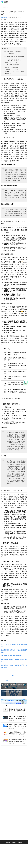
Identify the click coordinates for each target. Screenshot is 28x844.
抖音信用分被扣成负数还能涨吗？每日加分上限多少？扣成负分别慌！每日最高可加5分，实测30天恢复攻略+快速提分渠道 (17, 710)
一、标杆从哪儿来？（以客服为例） (12, 51)
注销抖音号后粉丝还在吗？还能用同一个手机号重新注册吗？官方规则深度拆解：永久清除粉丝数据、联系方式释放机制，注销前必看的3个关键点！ (17, 725)
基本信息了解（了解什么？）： (12, 62)
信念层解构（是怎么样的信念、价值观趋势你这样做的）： (14, 72)
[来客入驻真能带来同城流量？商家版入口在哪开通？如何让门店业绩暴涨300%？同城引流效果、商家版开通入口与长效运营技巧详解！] (5, 740)
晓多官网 (14, 842)
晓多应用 (20, 842)
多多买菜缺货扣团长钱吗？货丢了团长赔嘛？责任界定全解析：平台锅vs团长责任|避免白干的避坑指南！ (18, 733)
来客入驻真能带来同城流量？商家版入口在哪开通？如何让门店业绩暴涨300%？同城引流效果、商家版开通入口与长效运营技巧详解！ (17, 740)
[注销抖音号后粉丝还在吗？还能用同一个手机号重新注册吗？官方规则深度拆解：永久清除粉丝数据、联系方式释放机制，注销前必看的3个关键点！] (5, 725)
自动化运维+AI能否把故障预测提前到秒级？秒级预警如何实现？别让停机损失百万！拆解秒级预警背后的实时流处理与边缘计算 (17, 717)
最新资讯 (20, 17)
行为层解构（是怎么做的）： (11, 67)
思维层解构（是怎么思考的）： (12, 69)
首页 (2, 7)
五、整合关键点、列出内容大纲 (11, 64)
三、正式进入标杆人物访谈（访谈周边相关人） (14, 56)
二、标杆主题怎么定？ (9, 53)
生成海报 (5, 680)
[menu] (25, 2)
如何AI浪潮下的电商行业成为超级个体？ (12, 655)
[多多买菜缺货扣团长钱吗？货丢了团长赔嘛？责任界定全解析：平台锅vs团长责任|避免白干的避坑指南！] (5, 733)
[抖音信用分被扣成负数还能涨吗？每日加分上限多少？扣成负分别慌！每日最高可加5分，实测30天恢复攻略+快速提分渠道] (5, 710)
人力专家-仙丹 (4, 17)
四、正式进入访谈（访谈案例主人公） (13, 60)
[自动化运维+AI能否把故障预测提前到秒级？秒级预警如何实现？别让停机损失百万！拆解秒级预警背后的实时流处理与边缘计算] (5, 717)
